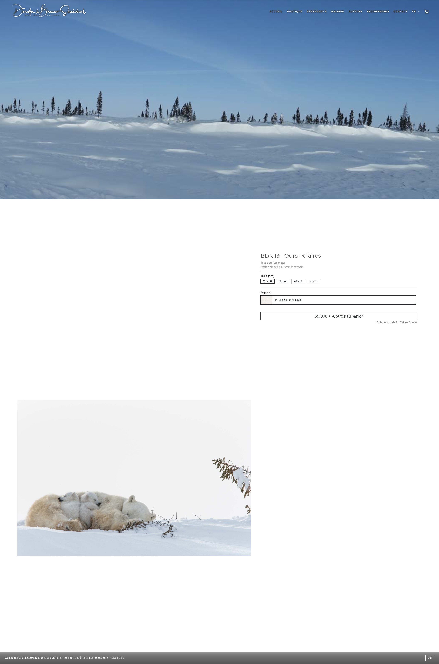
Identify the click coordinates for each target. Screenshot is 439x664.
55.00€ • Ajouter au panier (339, 315)
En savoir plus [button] (115, 657)
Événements (317, 11)
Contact (401, 11)
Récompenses (378, 11)
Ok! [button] (430, 657)
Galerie (337, 11)
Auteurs (356, 11)
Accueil (276, 11)
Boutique (294, 11)
